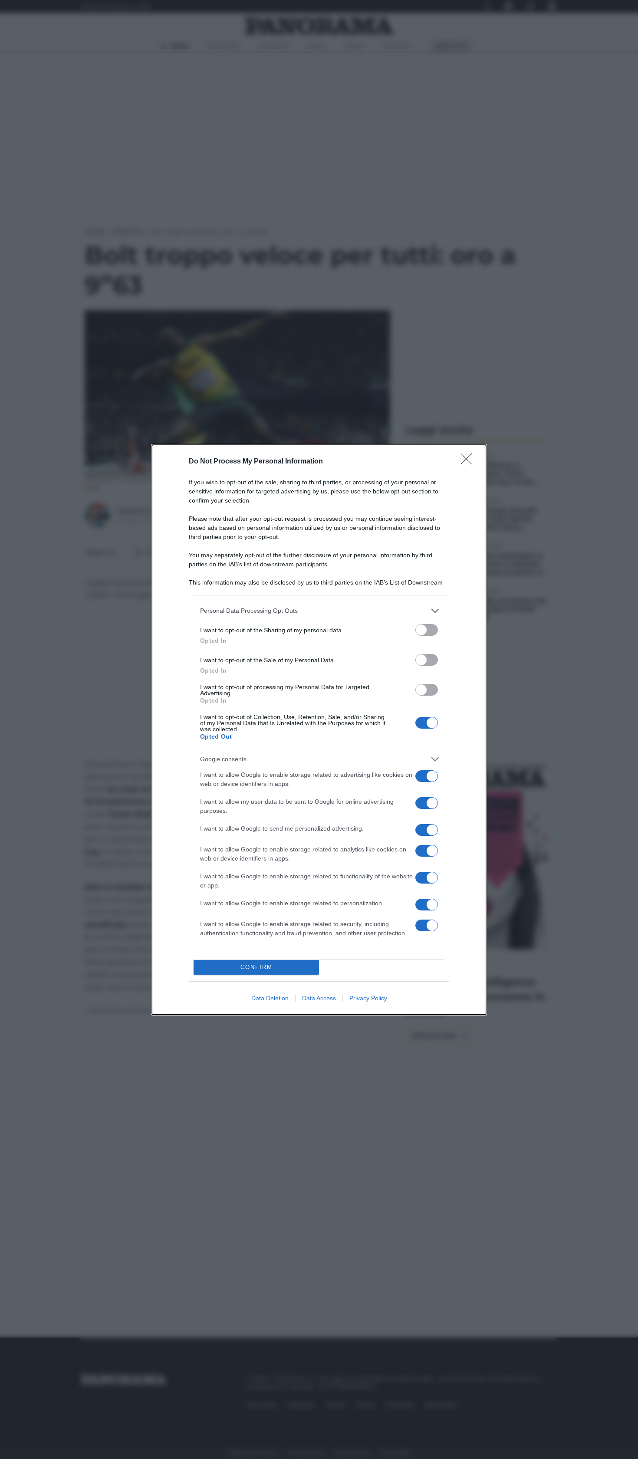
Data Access (319, 998)
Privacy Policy (368, 998)
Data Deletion (270, 998)
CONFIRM (256, 967)
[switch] (426, 630)
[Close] (469, 461)
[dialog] (319, 730)
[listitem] (319, 610)
